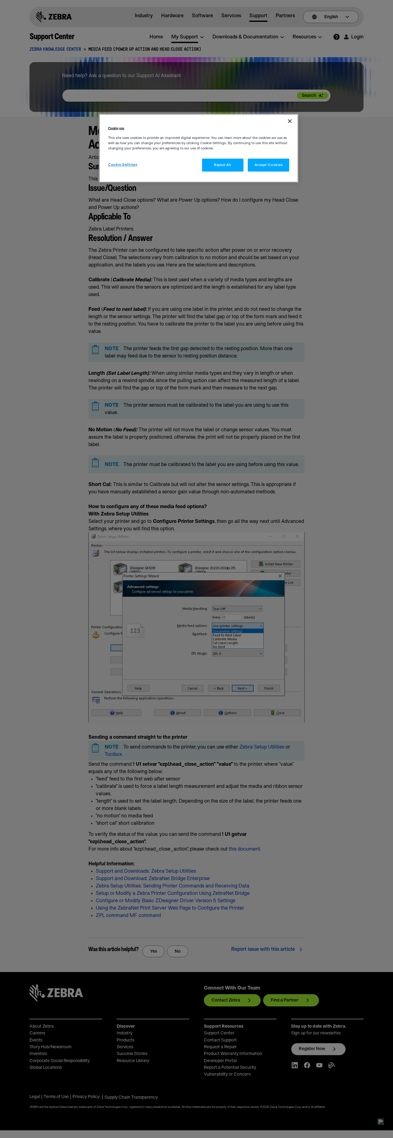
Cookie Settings (122, 164)
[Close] (290, 121)
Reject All (222, 165)
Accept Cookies (269, 165)
